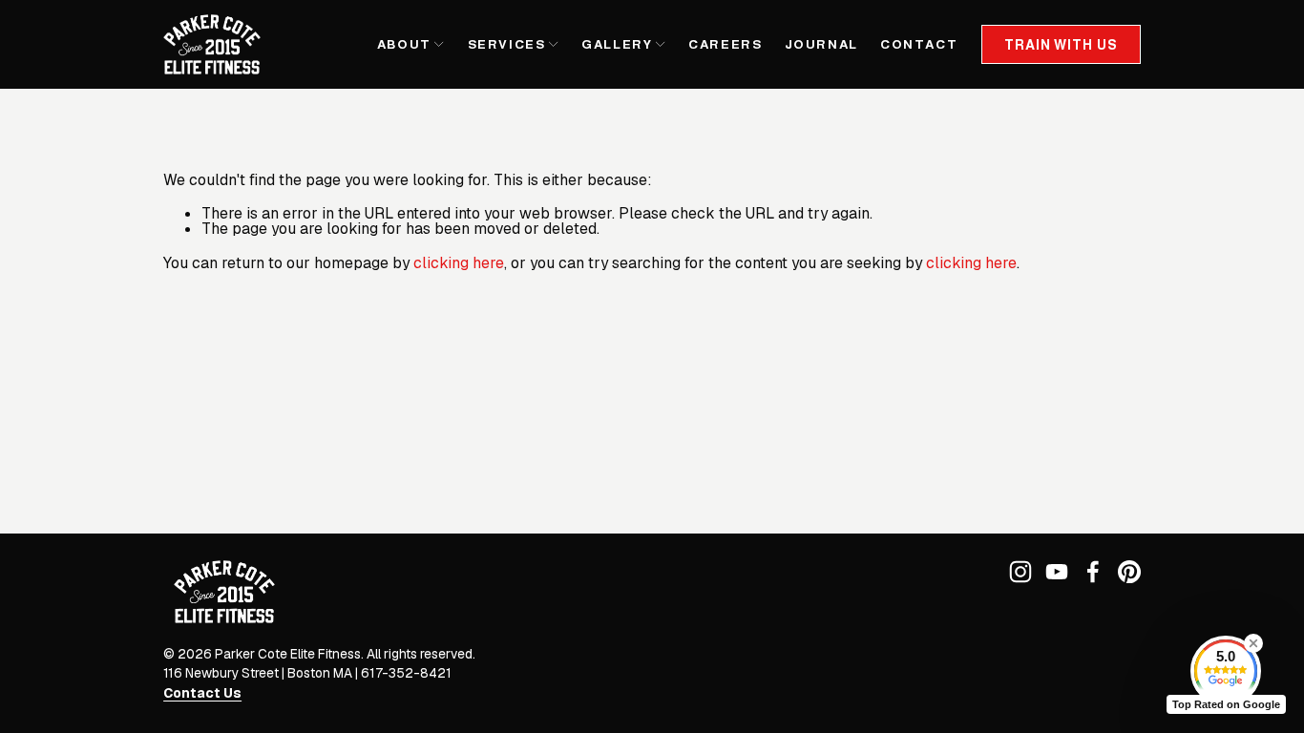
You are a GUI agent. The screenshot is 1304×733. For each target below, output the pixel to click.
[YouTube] (1056, 571)
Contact (918, 44)
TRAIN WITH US (1060, 44)
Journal (821, 44)
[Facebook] (1093, 571)
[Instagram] (1020, 571)
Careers (725, 44)
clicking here (458, 263)
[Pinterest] (1129, 571)
